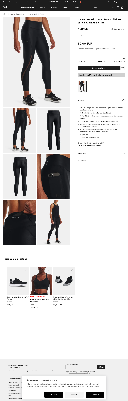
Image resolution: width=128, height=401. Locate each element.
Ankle (42, 14)
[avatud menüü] (35, 7)
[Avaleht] (4, 14)
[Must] (82, 86)
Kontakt (29, 2)
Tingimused (12, 390)
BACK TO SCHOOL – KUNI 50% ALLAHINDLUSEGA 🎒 (64, 2)
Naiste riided (20, 14)
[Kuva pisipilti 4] (53, 176)
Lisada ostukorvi (98, 68)
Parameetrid (82, 154)
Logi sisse (109, 2)
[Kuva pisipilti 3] (19, 176)
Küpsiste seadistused (15, 398)
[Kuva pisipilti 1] (19, 130)
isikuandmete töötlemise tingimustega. (79, 373)
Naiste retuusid (32, 14)
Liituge (101, 367)
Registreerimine (119, 2)
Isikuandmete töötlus (15, 393)
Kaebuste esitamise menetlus (17, 388)
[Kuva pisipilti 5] (19, 222)
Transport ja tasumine (15, 382)
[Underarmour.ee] (5, 7)
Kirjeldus (81, 100)
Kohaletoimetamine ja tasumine (13, 2)
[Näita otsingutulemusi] (113, 7)
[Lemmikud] (118, 7)
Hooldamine (82, 160)
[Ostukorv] (122, 7)
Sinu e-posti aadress (73, 364)
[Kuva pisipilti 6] (53, 222)
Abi (36, 2)
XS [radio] (82, 36)
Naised (11, 14)
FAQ (10, 396)
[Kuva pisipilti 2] (53, 130)
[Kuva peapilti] (36, 62)
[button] (123, 68)
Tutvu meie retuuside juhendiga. (90, 145)
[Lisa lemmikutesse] (25, 269)
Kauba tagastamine (14, 385)
